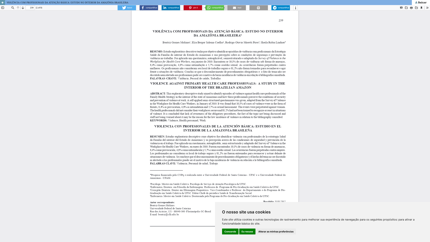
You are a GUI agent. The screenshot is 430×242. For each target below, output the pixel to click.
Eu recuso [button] (247, 231)
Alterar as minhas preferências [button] (276, 231)
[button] (127, 7)
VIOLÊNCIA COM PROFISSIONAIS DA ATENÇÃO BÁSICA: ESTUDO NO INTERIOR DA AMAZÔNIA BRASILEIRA (67, 2)
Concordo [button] (230, 231)
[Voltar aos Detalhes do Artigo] (2, 2)
